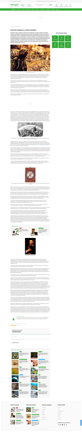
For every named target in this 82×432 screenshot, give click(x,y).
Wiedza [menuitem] (53, 9)
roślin (33, 114)
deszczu (33, 279)
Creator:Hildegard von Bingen (38, 183)
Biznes (20, 26)
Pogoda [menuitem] (57, 9)
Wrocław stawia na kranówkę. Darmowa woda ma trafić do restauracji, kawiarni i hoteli (43, 392)
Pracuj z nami (60, 412)
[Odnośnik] (21, 339)
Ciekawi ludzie (44, 417)
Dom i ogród (44, 409)
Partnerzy (59, 417)
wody (40, 205)
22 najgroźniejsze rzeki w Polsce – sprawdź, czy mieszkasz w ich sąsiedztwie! (24, 354)
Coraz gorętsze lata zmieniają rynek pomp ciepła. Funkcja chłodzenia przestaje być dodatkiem (42, 231)
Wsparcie (59, 419)
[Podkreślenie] (13, 339)
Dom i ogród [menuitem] (28, 9)
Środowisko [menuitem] (18, 9)
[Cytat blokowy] (18, 339)
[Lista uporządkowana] (16, 339)
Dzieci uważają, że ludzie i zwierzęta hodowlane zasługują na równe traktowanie (43, 369)
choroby (17, 205)
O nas (59, 409)
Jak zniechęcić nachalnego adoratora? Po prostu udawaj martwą (23, 361)
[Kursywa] (12, 339)
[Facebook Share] (43, 331)
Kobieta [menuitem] (33, 9)
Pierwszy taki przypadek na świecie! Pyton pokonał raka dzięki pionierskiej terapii (42, 377)
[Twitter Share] (45, 331)
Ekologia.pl (12, 26)
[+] (23, 339)
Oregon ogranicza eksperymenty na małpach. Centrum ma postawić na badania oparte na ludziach (24, 385)
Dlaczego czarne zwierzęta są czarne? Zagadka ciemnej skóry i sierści (43, 354)
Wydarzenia (44, 419)
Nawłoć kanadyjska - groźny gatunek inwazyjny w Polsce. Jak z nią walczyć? (24, 369)
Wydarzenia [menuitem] (42, 9)
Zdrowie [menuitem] (37, 9)
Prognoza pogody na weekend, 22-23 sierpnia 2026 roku (24, 377)
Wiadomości (44, 407)
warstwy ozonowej (26, 261)
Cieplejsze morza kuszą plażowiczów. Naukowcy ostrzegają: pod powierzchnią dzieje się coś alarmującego (42, 385)
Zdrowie (43, 412)
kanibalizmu (44, 208)
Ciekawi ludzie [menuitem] (48, 9)
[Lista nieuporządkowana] (17, 339)
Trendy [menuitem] (23, 9)
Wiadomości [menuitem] (13, 9)
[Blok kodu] (19, 339)
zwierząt (30, 114)
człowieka (47, 91)
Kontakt (59, 407)
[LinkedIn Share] (47, 331)
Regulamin (59, 414)
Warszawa (23, 6)
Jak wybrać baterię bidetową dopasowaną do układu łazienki (20, 422)
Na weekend (28, 6)
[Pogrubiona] (11, 339)
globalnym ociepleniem (45, 144)
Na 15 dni (31, 6)
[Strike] (15, 339)
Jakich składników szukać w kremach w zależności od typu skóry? (24, 230)
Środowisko (16, 26)
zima (14, 112)
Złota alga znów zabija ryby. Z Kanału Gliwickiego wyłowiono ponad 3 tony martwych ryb (24, 392)
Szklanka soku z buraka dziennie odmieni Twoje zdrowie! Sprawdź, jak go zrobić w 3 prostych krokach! (43, 362)
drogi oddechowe (30, 266)
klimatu (38, 114)
